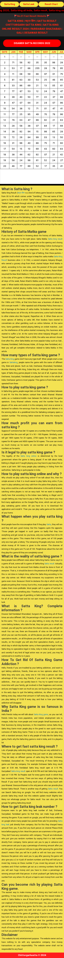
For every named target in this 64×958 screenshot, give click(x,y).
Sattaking (13, 362)
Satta (49, 524)
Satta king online (28, 456)
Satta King (9, 359)
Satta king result (55, 239)
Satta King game (41, 714)
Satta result (49, 564)
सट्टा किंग (21, 193)
